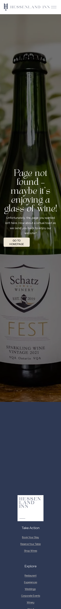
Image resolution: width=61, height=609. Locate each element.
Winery (30, 602)
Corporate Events (30, 595)
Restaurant (30, 575)
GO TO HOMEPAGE (16, 242)
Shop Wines (30, 550)
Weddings (30, 589)
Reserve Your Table (30, 544)
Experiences (30, 582)
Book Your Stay (30, 537)
